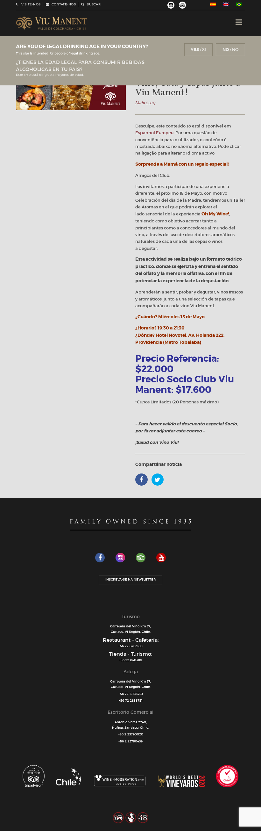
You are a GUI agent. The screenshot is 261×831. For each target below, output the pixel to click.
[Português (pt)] (239, 4)
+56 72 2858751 (131, 700)
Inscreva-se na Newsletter (130, 579)
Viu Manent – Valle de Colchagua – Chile (51, 23)
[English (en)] (226, 4)
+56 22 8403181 (130, 660)
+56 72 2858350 (130, 694)
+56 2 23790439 (130, 741)
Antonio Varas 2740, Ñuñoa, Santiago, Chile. (130, 725)
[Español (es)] (213, 4)
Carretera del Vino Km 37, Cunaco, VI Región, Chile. (130, 629)
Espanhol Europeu (154, 132)
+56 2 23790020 (130, 734)
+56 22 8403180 (130, 646)
